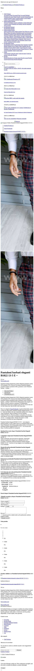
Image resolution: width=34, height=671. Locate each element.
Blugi (29, 34)
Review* (3, 513)
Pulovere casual (29, 31)
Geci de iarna (28, 33)
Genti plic (10, 55)
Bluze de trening (11, 33)
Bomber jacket (24, 40)
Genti (5, 52)
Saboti (14, 47)
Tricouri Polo (7, 25)
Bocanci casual (27, 47)
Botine (5, 46)
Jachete (11, 34)
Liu (5, 633)
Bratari (10, 18)
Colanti (27, 37)
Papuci (17, 46)
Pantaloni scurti (20, 33)
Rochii (5, 56)
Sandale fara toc (26, 46)
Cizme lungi (19, 50)
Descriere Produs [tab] (9, 391)
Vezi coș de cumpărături (10, 118)
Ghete (17, 47)
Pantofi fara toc (25, 49)
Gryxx (5, 630)
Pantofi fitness (14, 39)
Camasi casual (7, 24)
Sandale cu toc (8, 49)
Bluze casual (13, 37)
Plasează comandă (21, 118)
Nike (5, 627)
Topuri (9, 39)
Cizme (21, 47)
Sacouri (23, 36)
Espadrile (9, 50)
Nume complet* (5, 501)
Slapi (20, 46)
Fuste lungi (14, 40)
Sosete (26, 17)
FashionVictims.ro (8, 125)
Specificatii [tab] (7, 392)
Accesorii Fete (16, 15)
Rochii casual (24, 58)
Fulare (21, 19)
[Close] (1, 11)
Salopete (21, 39)
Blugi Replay (7, 624)
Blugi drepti (25, 34)
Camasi (25, 22)
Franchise (6, 619)
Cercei (25, 18)
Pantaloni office (21, 37)
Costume (6, 625)
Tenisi (14, 50)
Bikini (29, 18)
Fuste (14, 34)
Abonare (19, 650)
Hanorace (18, 34)
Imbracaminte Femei (9, 30)
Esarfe (18, 17)
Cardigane (20, 22)
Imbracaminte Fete (20, 31)
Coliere (6, 19)
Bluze (5, 33)
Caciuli (22, 17)
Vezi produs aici (5, 381)
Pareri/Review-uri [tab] (9, 394)
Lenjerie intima (19, 18)
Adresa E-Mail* (5, 503)
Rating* (3, 506)
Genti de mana (22, 53)
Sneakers (25, 44)
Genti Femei (7, 53)
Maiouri (9, 40)
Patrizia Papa (7, 631)
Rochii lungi (10, 59)
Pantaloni (6, 34)
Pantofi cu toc (11, 46)
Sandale (30, 44)
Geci (18, 40)
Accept (3, 668)
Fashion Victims (5, 651)
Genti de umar (14, 53)
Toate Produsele (8, 128)
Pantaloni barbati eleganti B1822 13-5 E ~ (15, 131)
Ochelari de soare (8, 17)
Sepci (13, 18)
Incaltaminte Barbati (9, 27)
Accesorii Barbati (25, 15)
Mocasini (29, 22)
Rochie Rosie (7, 621)
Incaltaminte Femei (9, 43)
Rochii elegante (18, 59)
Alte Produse (7, 14)
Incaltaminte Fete (18, 44)
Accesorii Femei (8, 15)
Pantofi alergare (8, 47)
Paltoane (11, 36)
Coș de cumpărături (9, 67)
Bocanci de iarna (16, 49)
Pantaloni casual (12, 22)
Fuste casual (17, 58)
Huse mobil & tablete (13, 19)
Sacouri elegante (26, 24)
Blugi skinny (17, 36)
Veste (25, 39)
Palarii (15, 17)
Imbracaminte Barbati (9, 21)
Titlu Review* (4, 504)
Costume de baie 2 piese (13, 42)
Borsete (15, 55)
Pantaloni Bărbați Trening (10, 622)
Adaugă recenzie (5, 518)
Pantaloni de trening (17, 24)
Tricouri (6, 22)
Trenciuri (6, 36)
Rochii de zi (11, 58)
